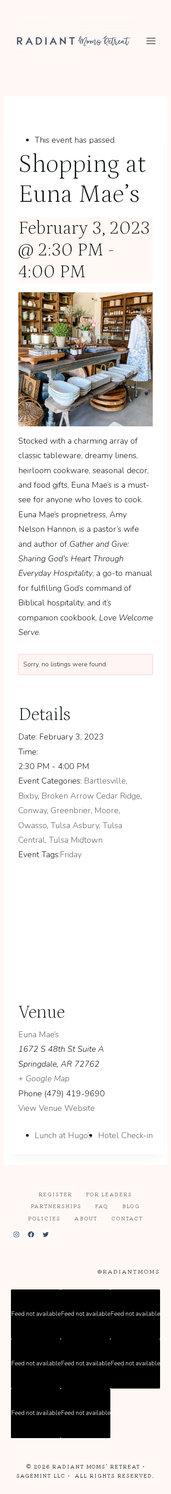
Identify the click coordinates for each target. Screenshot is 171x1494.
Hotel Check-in (125, 1135)
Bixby (28, 795)
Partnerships (56, 1205)
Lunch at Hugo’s (63, 1135)
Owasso (32, 825)
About (86, 1218)
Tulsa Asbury (75, 825)
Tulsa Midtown (76, 839)
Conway (32, 810)
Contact (127, 1218)
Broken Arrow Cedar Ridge (90, 795)
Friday (71, 854)
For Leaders (109, 1194)
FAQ (102, 1205)
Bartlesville (105, 780)
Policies (44, 1218)
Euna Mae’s (38, 1034)
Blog (131, 1205)
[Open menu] (150, 41)
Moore (106, 810)
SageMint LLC (41, 1475)
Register (56, 1194)
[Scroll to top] (147, 1479)
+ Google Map (43, 1078)
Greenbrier (71, 810)
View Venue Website (56, 1108)
